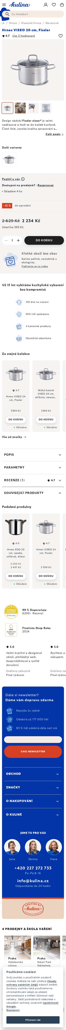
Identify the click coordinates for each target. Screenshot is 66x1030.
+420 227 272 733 (33, 868)
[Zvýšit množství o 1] (18, 240)
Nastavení (12, 1010)
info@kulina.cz (33, 881)
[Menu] (4, 4)
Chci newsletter (33, 751)
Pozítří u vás (11, 179)
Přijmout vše (33, 1020)
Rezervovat (46, 185)
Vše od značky (12, 437)
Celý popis (53, 134)
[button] (16, 573)
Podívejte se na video (35, 266)
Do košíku (44, 240)
